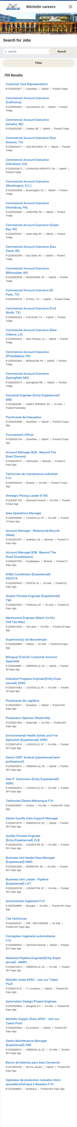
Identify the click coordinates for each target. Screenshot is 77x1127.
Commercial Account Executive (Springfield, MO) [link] (27, 376)
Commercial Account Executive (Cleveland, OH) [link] (27, 162)
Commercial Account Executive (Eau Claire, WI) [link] (31, 249)
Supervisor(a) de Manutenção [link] (26, 639)
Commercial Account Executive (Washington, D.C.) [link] (27, 183)
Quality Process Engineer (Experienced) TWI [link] (33, 598)
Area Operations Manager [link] (23, 513)
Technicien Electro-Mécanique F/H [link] (29, 801)
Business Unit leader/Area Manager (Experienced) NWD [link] (30, 860)
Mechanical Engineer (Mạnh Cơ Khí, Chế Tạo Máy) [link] (30, 620)
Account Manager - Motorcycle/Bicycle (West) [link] (32, 533)
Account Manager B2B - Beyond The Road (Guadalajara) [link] (31, 554)
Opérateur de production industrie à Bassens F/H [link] (33, 1082)
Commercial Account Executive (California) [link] (27, 100)
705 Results (13, 75)
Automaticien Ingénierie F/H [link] (25, 901)
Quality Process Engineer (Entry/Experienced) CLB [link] (23, 838)
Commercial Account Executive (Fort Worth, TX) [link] (31, 310)
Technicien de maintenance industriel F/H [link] (31, 476)
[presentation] (5, 52)
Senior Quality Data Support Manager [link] (32, 818)
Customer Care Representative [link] (27, 84)
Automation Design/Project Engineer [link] (31, 1001)
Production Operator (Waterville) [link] (28, 718)
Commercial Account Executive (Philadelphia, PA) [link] (27, 354)
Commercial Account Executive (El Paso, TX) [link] (29, 292)
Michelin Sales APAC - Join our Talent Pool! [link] (32, 982)
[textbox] (39, 51)
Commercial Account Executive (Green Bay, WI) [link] (32, 227)
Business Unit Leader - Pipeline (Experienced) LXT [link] (27, 881)
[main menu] (70, 7)
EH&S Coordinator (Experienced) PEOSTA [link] (28, 576)
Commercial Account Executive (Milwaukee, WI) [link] (27, 270)
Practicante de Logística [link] (22, 700)
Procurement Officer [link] (20, 435)
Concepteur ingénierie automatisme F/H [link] (30, 938)
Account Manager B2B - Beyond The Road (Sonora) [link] (31, 454)
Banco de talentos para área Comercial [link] (33, 1062)
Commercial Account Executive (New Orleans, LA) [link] (31, 332)
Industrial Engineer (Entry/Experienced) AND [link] (33, 397)
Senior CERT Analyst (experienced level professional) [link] (33, 759)
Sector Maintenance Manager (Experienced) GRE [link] (26, 1043)
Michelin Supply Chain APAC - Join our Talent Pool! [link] (32, 1021)
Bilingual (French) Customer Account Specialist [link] (31, 659)
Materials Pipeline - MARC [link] (33, 960)
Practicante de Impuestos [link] (23, 417)
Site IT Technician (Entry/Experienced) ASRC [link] (32, 781)
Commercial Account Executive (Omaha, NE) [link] (27, 122)
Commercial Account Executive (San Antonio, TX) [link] (31, 140)
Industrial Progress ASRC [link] (33, 681)
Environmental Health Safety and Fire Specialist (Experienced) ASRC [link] (32, 737)
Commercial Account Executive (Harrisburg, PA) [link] (27, 205)
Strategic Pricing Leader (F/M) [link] (27, 495)
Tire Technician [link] (16, 918)
